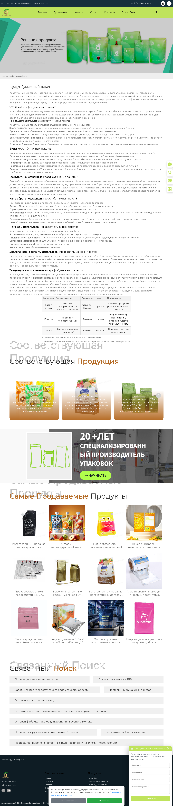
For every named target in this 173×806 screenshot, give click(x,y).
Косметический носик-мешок (125, 732)
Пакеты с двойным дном (97, 785)
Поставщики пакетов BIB (115, 679)
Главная (5, 76)
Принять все (104, 801)
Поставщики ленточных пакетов (36, 679)
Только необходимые (68, 801)
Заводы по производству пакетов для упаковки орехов (51, 689)
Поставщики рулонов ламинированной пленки (47, 732)
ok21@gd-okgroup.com (143, 3)
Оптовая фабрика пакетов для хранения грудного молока (53, 721)
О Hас (47, 788)
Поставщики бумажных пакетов (130, 689)
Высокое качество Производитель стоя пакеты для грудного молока (60, 711)
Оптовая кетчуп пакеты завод (34, 700)
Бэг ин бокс (92, 778)
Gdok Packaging (59, 184)
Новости (48, 785)
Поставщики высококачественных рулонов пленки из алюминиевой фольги (66, 742)
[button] (158, 395)
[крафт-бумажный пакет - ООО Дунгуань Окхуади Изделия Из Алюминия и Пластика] (10, 12)
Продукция (49, 781)
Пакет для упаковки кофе (98, 781)
